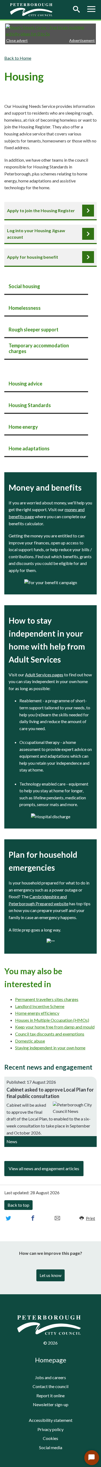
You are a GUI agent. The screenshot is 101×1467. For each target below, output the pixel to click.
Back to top (18, 1204)
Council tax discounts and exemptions (49, 1033)
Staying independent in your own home (50, 1047)
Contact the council (50, 1386)
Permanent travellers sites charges (46, 999)
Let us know (50, 1275)
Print (90, 1218)
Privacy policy (50, 1429)
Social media (50, 1447)
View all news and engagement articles (44, 1168)
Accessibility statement (50, 1420)
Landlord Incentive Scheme (39, 1006)
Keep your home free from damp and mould (55, 1026)
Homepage (50, 1360)
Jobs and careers (50, 1377)
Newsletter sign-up (50, 1404)
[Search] (76, 9)
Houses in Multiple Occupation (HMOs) (52, 1020)
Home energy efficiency (37, 1013)
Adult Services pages (44, 674)
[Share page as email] (57, 1218)
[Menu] (91, 9)
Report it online (50, 1395)
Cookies (50, 1438)
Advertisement (82, 40)
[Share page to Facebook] (33, 1218)
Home (25, 58)
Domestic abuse (30, 1040)
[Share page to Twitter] (8, 1218)
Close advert (17, 40)
